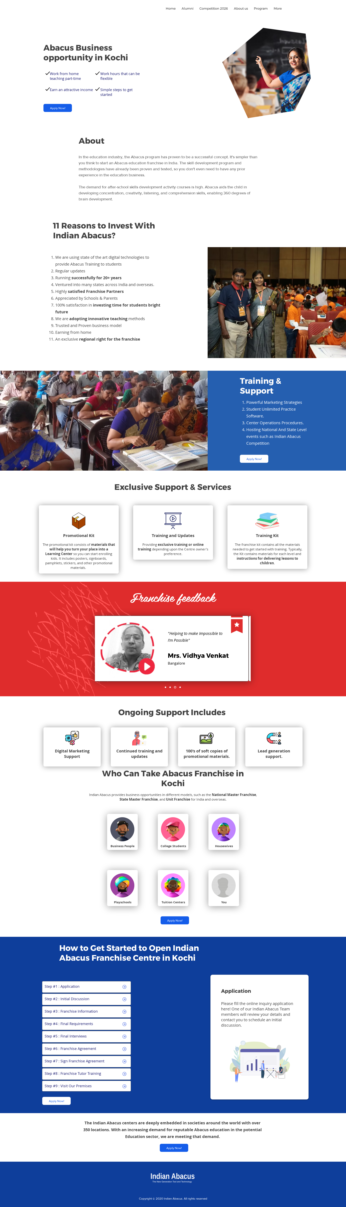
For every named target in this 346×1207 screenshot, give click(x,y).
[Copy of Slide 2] (170, 687)
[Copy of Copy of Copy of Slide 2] (180, 687)
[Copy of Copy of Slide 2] (174, 687)
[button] (241, 9)
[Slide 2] (165, 687)
